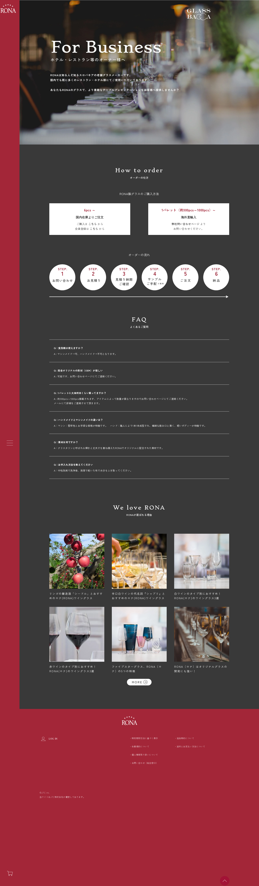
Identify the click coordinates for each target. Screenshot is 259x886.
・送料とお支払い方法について (189, 746)
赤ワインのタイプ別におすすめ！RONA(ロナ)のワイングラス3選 (73, 669)
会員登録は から (89, 229)
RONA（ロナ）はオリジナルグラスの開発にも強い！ (200, 669)
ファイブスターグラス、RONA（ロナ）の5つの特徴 (137, 669)
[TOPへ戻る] (224, 881)
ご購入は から (89, 224)
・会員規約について (139, 746)
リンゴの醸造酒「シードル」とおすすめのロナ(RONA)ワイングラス (76, 596)
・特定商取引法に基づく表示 (144, 738)
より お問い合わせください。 (189, 226)
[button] (9, 443)
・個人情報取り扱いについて (144, 754)
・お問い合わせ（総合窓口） (144, 762)
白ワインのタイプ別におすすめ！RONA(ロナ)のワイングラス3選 (197, 596)
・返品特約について (184, 738)
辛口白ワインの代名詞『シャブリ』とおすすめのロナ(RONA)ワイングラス (138, 596)
